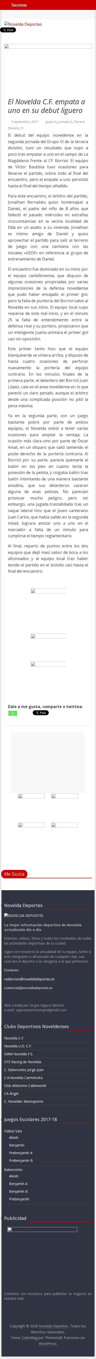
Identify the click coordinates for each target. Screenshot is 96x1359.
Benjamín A (18, 1183)
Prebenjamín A (20, 1152)
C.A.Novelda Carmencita (23, 1077)
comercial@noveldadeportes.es (28, 988)
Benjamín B (18, 1191)
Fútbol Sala (13, 1131)
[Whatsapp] (12, 713)
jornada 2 (65, 122)
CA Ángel (11, 1093)
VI (22, 128)
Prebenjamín (19, 1199)
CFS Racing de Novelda (22, 1061)
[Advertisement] (48, 762)
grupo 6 (50, 122)
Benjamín (16, 1145)
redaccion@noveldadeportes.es (29, 978)
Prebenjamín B (21, 1160)
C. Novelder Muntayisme (23, 1101)
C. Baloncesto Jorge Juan (24, 1069)
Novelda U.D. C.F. (18, 1046)
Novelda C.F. (14, 1038)
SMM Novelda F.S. (18, 1054)
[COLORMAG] (23, 915)
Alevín (13, 1137)
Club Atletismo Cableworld (25, 1085)
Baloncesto (13, 1169)
